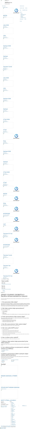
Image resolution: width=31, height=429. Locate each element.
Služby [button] (21, 12)
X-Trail (12, 416)
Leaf (12, 420)
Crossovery (4, 69)
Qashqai (12, 405)
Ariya (12, 413)
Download (3, 351)
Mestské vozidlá (5, 7)
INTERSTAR (13, 419)
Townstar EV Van (13, 424)
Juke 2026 (12, 403)
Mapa (4, 290)
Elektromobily (5, 185)
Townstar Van (13, 423)
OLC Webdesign (8, 426)
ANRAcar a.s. (24, 405)
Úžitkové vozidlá (5, 236)
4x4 (3, 132)
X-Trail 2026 (12, 411)
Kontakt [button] (21, 21)
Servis (21, 13)
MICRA (12, 402)
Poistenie (22, 16)
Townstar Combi (13, 406)
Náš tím (4, 291)
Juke (12, 404)
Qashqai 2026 (13, 409)
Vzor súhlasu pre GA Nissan (14, 359)
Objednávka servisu (23, 14)
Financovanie (22, 15)
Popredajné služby (23, 17)
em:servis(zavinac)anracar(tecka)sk (6, 289)
